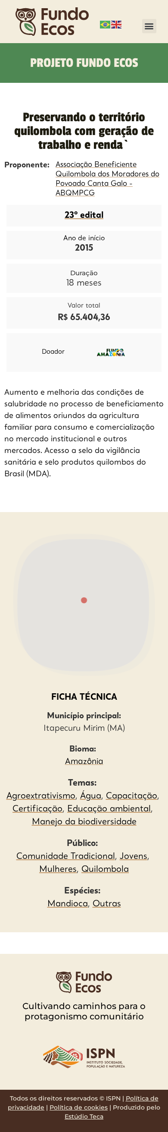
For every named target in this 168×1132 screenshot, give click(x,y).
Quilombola (105, 869)
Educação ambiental (109, 809)
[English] (116, 23)
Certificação (37, 809)
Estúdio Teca (84, 1116)
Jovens (133, 856)
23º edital (84, 215)
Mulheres (58, 869)
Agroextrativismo (40, 796)
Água (90, 796)
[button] (149, 26)
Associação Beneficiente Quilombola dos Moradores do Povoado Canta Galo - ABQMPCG (107, 179)
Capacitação (131, 796)
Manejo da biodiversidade (84, 822)
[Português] (105, 23)
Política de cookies (79, 1107)
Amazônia (84, 762)
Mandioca (67, 904)
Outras (107, 904)
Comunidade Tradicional (65, 856)
